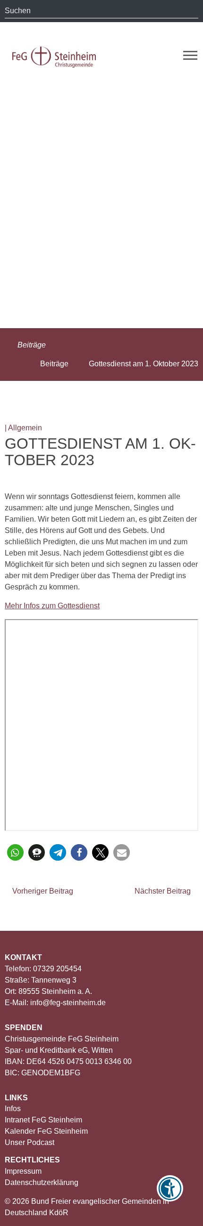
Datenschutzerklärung (41, 1182)
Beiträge (31, 345)
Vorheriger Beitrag (41, 891)
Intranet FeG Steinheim (43, 1120)
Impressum (23, 1171)
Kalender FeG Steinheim (46, 1131)
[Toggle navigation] (190, 55)
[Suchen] (191, 11)
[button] (15, 852)
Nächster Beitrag (164, 891)
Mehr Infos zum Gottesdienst (52, 606)
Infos (13, 1109)
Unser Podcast (29, 1142)
